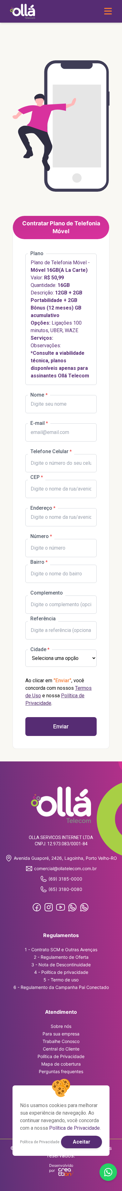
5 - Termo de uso (61, 979)
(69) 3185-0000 (65, 878)
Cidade (38, 649)
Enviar (61, 726)
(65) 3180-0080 (65, 889)
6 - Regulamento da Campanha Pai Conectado (61, 987)
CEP (35, 477)
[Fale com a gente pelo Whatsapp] (108, 1172)
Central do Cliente (61, 1048)
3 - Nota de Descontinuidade (61, 964)
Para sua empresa (61, 1033)
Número (39, 536)
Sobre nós (61, 1026)
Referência (43, 619)
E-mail (37, 423)
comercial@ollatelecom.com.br (65, 868)
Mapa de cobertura (61, 1064)
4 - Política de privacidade (61, 972)
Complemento (46, 593)
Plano (36, 253)
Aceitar (81, 1142)
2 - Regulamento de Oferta (61, 957)
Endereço (41, 508)
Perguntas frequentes (61, 1071)
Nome (37, 395)
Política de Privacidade (61, 1056)
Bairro (37, 562)
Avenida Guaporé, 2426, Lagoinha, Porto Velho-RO (65, 858)
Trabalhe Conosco (61, 1041)
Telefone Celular (49, 451)
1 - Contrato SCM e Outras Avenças (61, 949)
